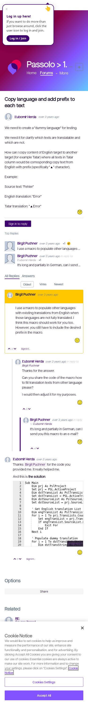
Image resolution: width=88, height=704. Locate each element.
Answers (28, 276)
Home (32, 72)
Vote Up (9, 349)
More (64, 72)
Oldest (27, 284)
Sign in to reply (17, 224)
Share (44, 591)
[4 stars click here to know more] (79, 402)
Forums (46, 72)
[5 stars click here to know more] (79, 552)
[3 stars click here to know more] (77, 340)
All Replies (12, 276)
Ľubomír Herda (25, 117)
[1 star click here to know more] (79, 212)
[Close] (82, 628)
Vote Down (15, 349)
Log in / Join (18, 38)
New (79, 67)
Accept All (44, 695)
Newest (58, 284)
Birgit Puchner (27, 243)
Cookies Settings (44, 682)
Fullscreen (75, 543)
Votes (42, 284)
